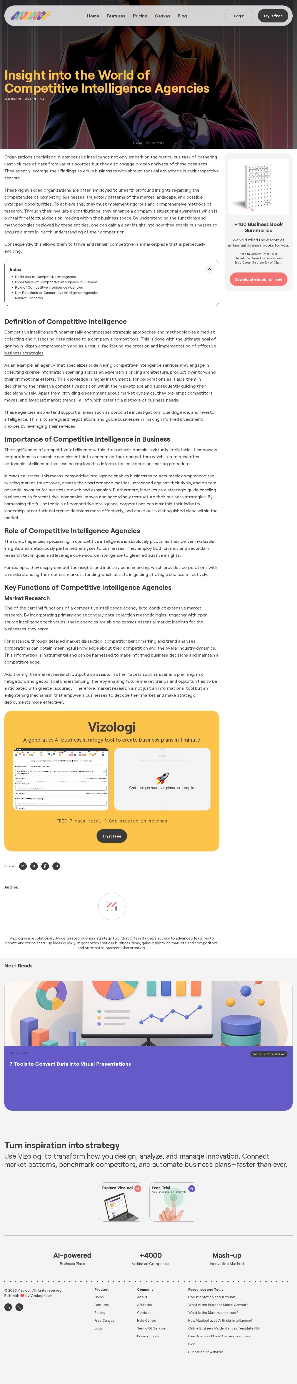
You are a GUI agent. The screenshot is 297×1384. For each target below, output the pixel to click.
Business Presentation (269, 1054)
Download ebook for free (259, 279)
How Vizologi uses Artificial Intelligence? (220, 1320)
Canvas (162, 15)
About (142, 1297)
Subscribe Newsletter (205, 1352)
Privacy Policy (148, 1336)
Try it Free (112, 836)
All (42, 98)
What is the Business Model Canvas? (218, 1304)
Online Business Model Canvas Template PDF (224, 1328)
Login (239, 15)
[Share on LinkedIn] (23, 866)
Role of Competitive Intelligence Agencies (49, 287)
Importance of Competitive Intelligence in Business (56, 282)
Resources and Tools (205, 1289)
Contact (144, 1312)
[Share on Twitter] (34, 866)
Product (102, 1289)
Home (93, 15)
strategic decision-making (141, 463)
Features (116, 15)
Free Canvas (104, 1320)
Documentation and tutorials (211, 1297)
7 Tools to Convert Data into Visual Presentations (70, 1064)
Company (145, 1289)
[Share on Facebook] (45, 866)
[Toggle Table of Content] (209, 269)
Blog (182, 15)
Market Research (29, 298)
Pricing (140, 15)
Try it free (273, 15)
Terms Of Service (151, 1328)
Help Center (147, 1320)
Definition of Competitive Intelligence (45, 276)
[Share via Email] (56, 866)
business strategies (23, 352)
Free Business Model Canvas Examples (219, 1336)
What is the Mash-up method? (213, 1312)
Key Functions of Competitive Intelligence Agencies (56, 292)
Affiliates (144, 1304)
